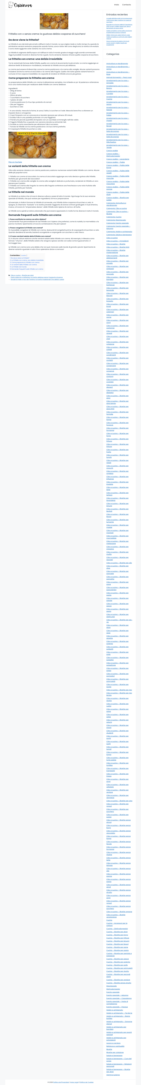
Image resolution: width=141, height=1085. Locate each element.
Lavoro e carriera (113, 1043)
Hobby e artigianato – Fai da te (119, 1013)
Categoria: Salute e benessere (119, 235)
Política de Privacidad (61, 1082)
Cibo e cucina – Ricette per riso (119, 690)
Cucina (109, 920)
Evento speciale (112, 992)
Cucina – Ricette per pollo (117, 965)
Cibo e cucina (112, 238)
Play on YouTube (15, 162)
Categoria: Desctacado (116, 220)
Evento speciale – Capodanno (119, 998)
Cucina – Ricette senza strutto (118, 983)
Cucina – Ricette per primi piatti (119, 968)
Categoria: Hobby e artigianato (119, 231)
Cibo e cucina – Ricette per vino (119, 801)
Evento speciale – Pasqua (117, 1007)
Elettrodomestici (113, 989)
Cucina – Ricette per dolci (117, 932)
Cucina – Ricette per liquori (117, 944)
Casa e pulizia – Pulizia (115, 162)
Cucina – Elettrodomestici (117, 928)
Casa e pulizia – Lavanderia (117, 159)
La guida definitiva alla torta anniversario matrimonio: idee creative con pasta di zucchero (119, 20)
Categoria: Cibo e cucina (116, 208)
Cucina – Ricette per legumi (117, 941)
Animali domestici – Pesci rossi (119, 77)
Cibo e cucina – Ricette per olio (119, 563)
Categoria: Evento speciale (117, 223)
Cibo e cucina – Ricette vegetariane (115, 916)
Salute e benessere (114, 1055)
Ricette (109, 1049)
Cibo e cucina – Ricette (115, 244)
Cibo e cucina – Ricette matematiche (115, 251)
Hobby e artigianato (114, 1010)
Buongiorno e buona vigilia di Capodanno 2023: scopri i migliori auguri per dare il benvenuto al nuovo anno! (119, 26)
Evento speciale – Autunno (117, 995)
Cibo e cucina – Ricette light (117, 247)
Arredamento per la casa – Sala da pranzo (117, 130)
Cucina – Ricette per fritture (117, 938)
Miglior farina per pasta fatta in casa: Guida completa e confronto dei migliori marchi (119, 37)
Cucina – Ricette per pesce (117, 959)
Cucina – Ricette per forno (117, 935)
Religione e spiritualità (115, 1046)
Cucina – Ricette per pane (117, 947)
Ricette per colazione (115, 1052)
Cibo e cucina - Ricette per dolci (22, 275)
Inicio (116, 4)
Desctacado (111, 986)
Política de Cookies (87, 1082)
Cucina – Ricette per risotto (117, 971)
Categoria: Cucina (113, 217)
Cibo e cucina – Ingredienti (117, 241)
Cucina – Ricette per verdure (118, 980)
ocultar (23, 255)
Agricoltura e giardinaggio (117, 63)
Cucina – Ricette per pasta (117, 950)
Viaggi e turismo (113, 1075)
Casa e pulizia (112, 150)
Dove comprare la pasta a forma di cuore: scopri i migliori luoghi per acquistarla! (117, 43)
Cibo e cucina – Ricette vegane (119, 911)
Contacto (126, 4)
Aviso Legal (74, 1082)
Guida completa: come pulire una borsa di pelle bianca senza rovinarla (119, 31)
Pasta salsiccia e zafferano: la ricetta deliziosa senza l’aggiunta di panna (37, 277)
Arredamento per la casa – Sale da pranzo (117, 135)
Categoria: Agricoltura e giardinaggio (116, 204)
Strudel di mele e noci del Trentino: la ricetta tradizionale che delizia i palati (37, 279)
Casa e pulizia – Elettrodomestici (113, 155)
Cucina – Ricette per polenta (118, 962)
